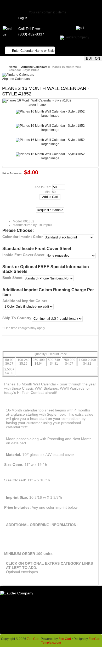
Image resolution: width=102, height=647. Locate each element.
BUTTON (93, 58)
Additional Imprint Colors (24, 301)
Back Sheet (12, 278)
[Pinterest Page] (55, 4)
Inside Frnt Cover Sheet (23, 255)
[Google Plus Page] (47, 4)
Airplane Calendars (34, 66)
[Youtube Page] (63, 4)
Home (13, 66)
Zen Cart (33, 639)
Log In (22, 18)
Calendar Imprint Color (22, 237)
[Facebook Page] (39, 4)
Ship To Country (16, 318)
